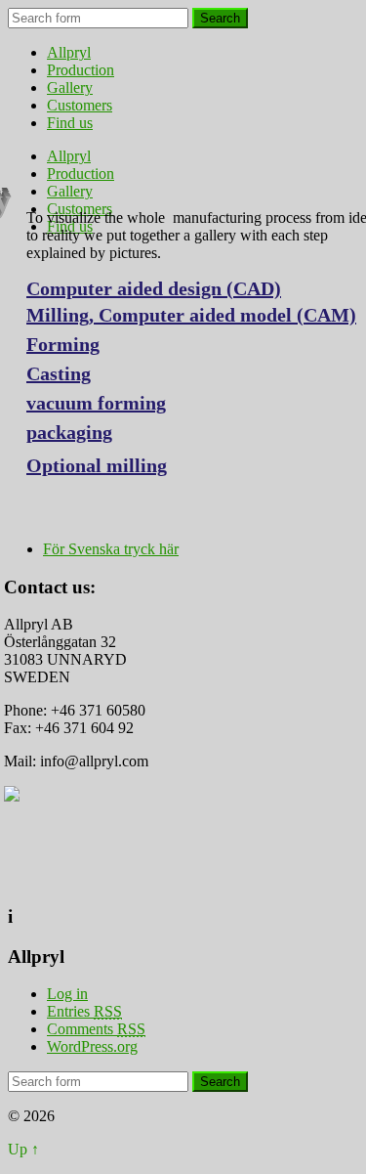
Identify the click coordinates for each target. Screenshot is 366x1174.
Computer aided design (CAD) (153, 288)
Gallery (70, 87)
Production (80, 70)
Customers (79, 105)
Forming (63, 344)
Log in (67, 993)
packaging (69, 432)
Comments (96, 1029)
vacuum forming (96, 402)
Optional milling (96, 465)
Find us (70, 122)
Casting (58, 373)
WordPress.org (92, 1046)
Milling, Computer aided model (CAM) (191, 315)
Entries (84, 1011)
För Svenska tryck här (111, 549)
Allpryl (69, 52)
